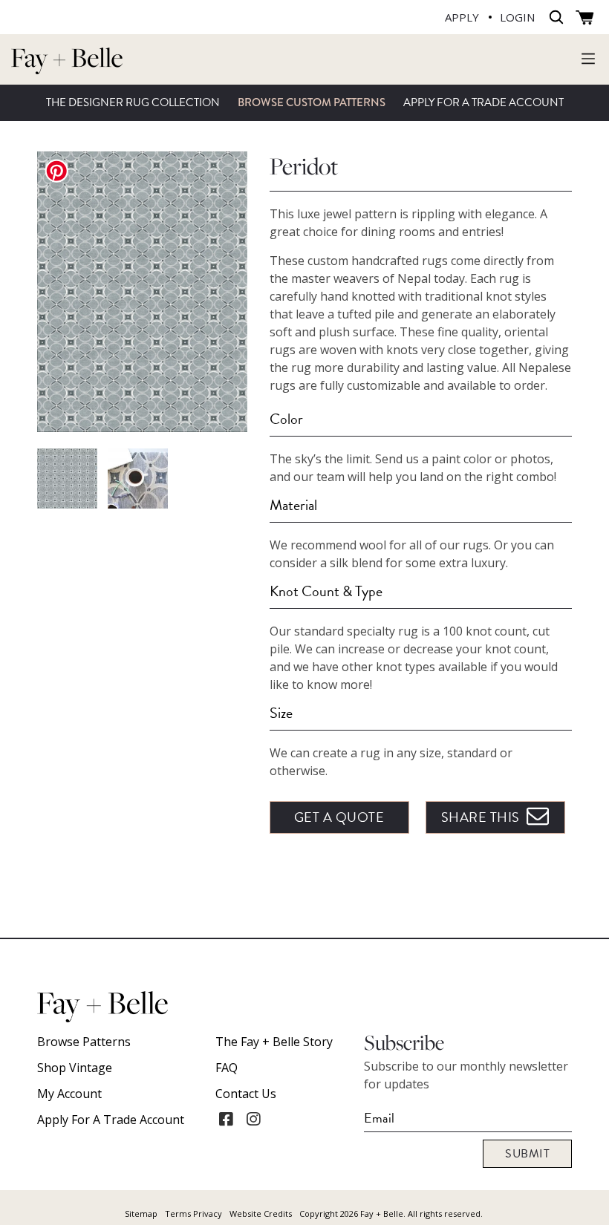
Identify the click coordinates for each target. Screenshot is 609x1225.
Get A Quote (339, 817)
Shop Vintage (74, 1067)
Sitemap (141, 1213)
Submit (527, 1154)
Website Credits (260, 1213)
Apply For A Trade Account (483, 102)
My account (69, 1093)
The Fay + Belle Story (274, 1041)
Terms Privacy (193, 1213)
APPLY (462, 17)
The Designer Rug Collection (133, 102)
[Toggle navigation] (588, 58)
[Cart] (585, 17)
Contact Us (245, 1093)
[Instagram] (253, 1118)
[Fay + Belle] (67, 59)
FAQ (226, 1067)
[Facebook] (225, 1118)
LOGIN (517, 17)
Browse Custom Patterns (311, 102)
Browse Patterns (84, 1041)
